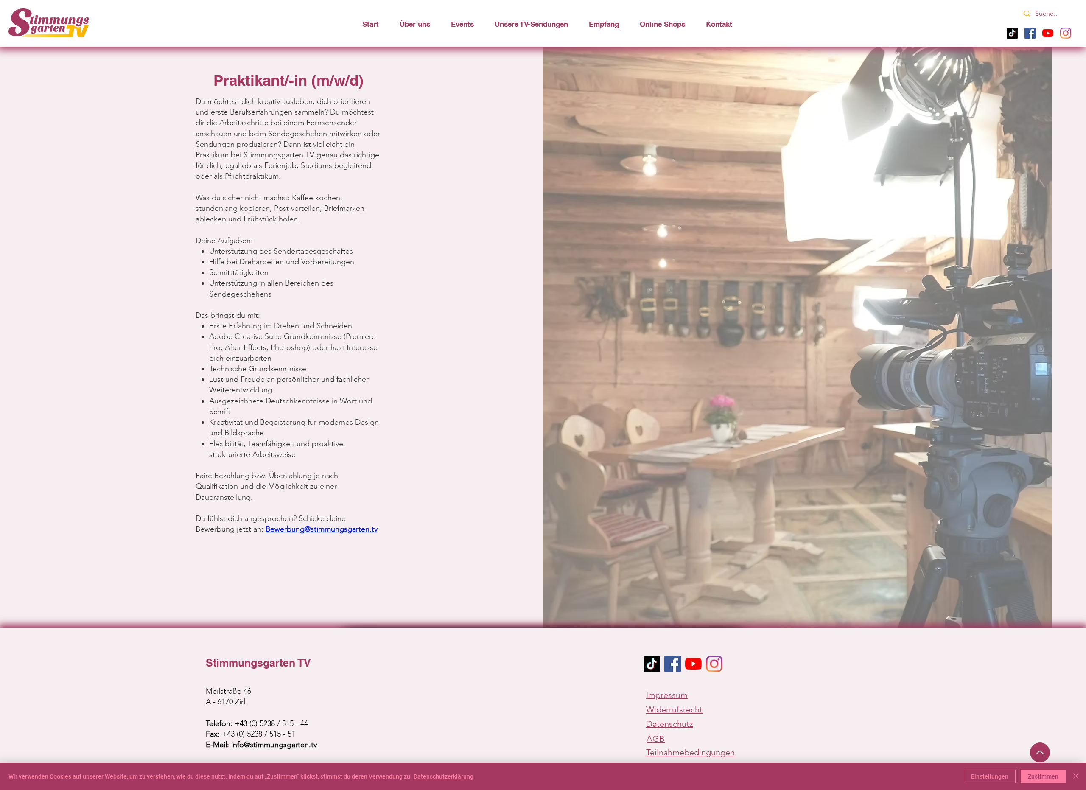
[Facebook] (1030, 33)
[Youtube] (1047, 33)
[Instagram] (1065, 33)
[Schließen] (1076, 776)
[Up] (1040, 752)
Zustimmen (1043, 776)
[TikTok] (1012, 33)
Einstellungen (989, 776)
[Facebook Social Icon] (672, 664)
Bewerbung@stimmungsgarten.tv (322, 529)
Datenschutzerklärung (443, 776)
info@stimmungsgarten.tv (274, 744)
